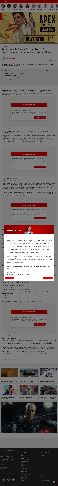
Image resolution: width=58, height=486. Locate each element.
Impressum (29, 274)
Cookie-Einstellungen (20, 274)
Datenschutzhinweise (9, 274)
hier (24, 243)
